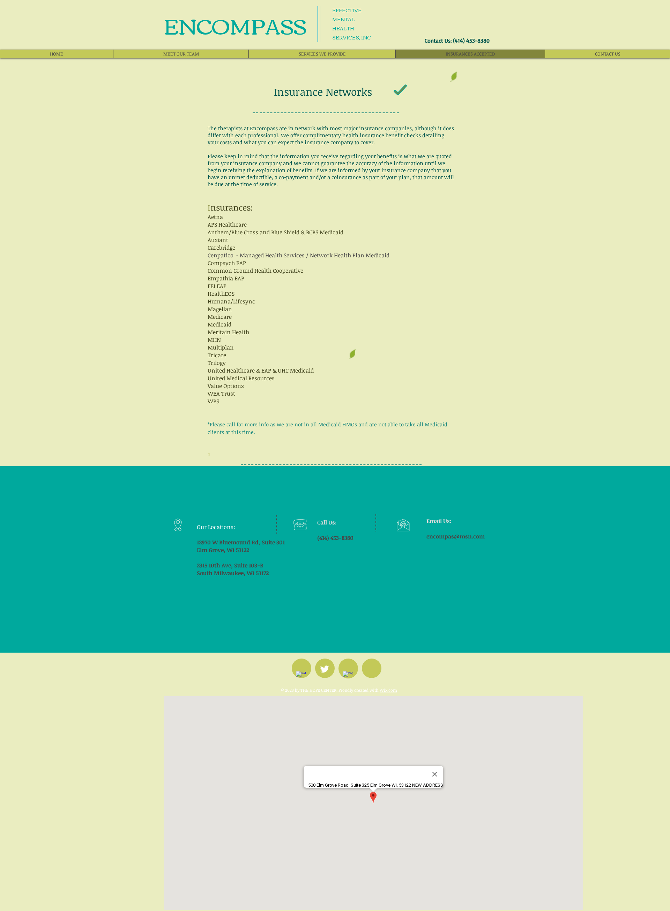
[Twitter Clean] (324, 669)
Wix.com (388, 690)
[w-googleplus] (348, 676)
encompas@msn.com (455, 536)
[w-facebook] (301, 676)
